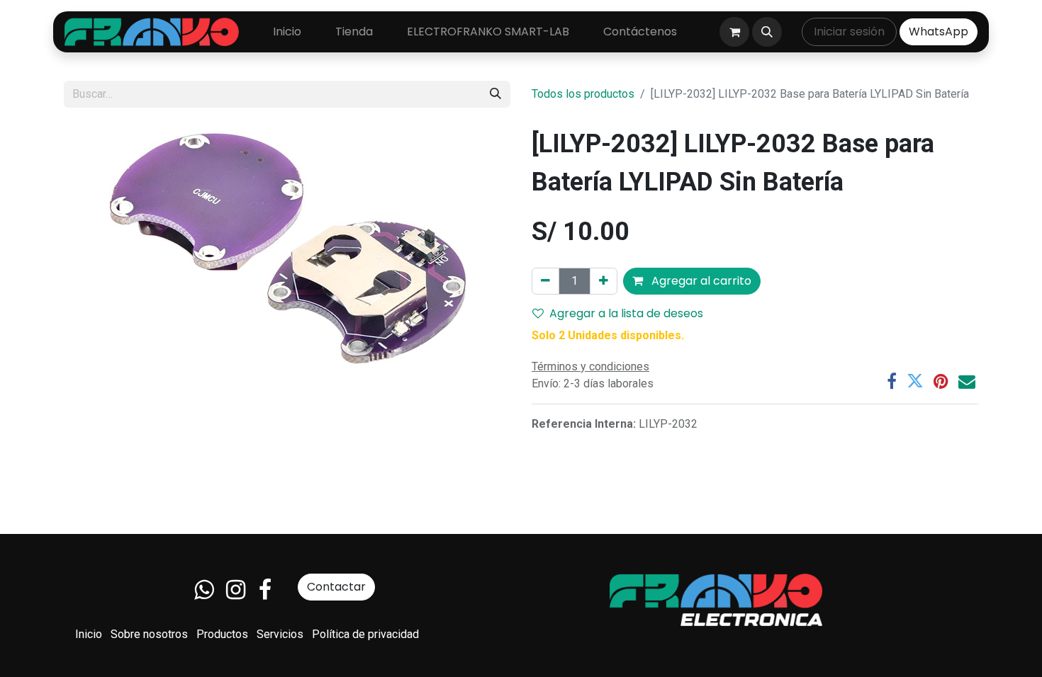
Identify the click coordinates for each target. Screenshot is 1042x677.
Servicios (280, 634)
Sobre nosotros (149, 634)
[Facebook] (892, 380)
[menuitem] (287, 32)
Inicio (88, 634)
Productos (222, 634)
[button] (767, 32)
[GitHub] (203, 590)
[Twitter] (915, 380)
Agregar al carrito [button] (700, 281)
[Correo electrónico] (966, 380)
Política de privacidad (365, 634)
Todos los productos (583, 94)
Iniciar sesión (849, 31)
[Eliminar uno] (545, 281)
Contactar (336, 587)
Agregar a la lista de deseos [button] (626, 313)
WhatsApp (938, 31)
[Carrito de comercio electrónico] (734, 32)
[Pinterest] (941, 380)
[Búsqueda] (495, 94)
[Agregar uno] (603, 281)
